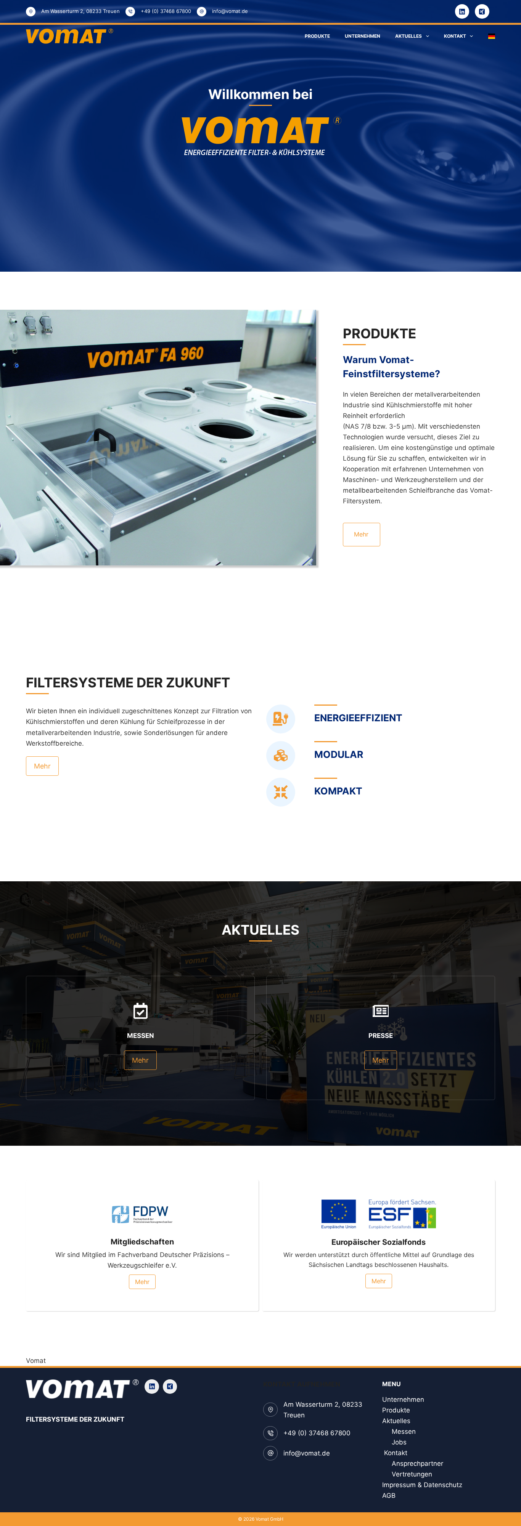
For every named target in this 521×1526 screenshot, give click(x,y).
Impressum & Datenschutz (422, 1485)
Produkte (317, 36)
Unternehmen (362, 36)
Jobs (399, 1442)
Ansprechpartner (417, 1463)
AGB (389, 1495)
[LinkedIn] (462, 11)
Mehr (361, 534)
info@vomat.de (230, 11)
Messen (404, 1431)
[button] (491, 36)
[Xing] (482, 11)
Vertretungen (412, 1474)
